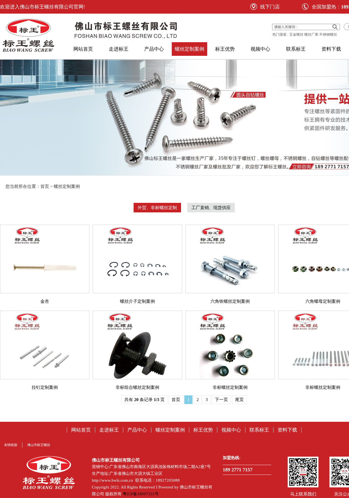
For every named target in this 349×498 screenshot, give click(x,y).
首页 (176, 399)
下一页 (221, 399)
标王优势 (225, 49)
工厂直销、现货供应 (211, 207)
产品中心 (154, 49)
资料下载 (331, 49)
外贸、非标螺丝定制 (157, 207)
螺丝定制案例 (189, 49)
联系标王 (296, 49)
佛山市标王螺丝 (38, 445)
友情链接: (11, 445)
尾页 (239, 399)
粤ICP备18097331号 (141, 494)
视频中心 (260, 49)
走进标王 (118, 49)
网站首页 (83, 49)
